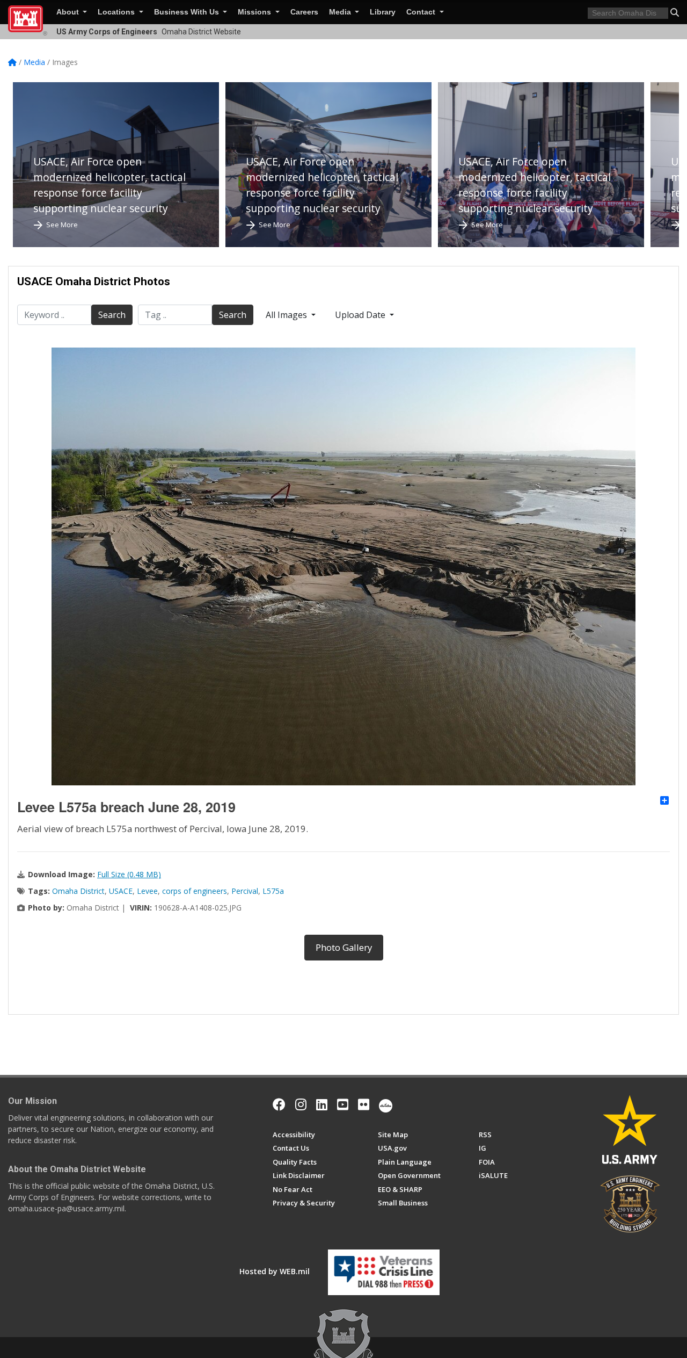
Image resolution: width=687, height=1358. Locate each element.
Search (112, 315)
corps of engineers (194, 891)
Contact (421, 12)
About (68, 12)
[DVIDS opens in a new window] (385, 1104)
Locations (117, 12)
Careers (304, 12)
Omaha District (78, 891)
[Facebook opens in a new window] (279, 1104)
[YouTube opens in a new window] (342, 1104)
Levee (147, 891)
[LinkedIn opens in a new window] (321, 1104)
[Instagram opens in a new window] (300, 1104)
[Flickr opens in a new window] (363, 1104)
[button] (674, 12)
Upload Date (361, 315)
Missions (255, 12)
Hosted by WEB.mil (274, 1271)
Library (383, 12)
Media (341, 12)
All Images (287, 315)
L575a (273, 891)
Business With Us (187, 12)
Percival (244, 891)
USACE (121, 891)
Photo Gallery (344, 947)
